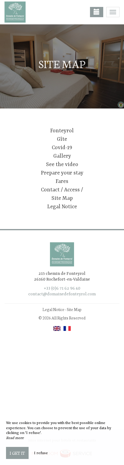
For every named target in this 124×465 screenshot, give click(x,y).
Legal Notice (62, 207)
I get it (17, 453)
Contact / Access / (62, 190)
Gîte (62, 139)
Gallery (62, 156)
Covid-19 (62, 148)
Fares (62, 181)
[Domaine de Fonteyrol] (34, 12)
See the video (62, 165)
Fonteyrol (62, 131)
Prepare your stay (62, 173)
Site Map (62, 198)
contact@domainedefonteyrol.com (62, 294)
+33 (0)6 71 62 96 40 (62, 288)
